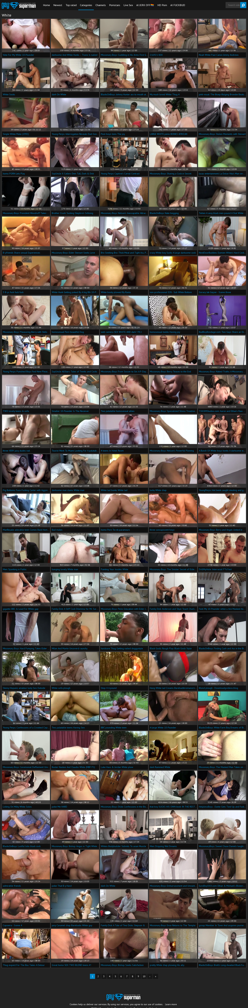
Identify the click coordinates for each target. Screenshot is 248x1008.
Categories (86, 5)
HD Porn (162, 5)
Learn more (171, 1004)
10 (144, 976)
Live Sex (128, 5)
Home (46, 5)
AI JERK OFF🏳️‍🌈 (145, 5)
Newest (57, 5)
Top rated (71, 5)
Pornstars (114, 5)
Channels (100, 5)
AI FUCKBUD (177, 5)
